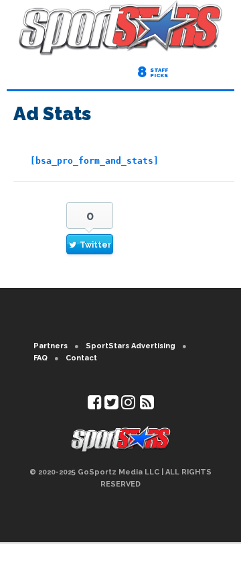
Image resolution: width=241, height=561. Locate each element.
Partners (50, 346)
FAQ (40, 358)
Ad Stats (52, 114)
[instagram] (128, 405)
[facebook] (94, 405)
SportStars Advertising (130, 346)
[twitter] (111, 405)
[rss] (147, 405)
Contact (81, 358)
